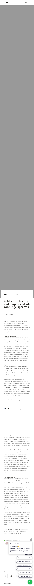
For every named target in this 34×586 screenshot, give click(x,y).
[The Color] (3, 2)
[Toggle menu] (7, 2)
